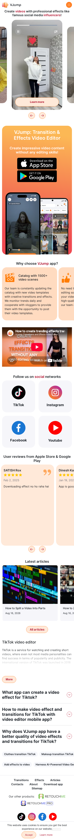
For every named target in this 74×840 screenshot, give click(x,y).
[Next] (42, 115)
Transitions (21, 780)
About (33, 784)
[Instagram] (32, 816)
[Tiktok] (21, 816)
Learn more (37, 102)
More (9, 679)
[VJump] (11, 5)
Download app (53, 784)
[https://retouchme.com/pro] (37, 803)
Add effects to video (17, 764)
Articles (55, 780)
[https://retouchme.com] (52, 796)
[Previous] (31, 115)
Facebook (18, 440)
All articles (37, 629)
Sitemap (37, 788)
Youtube (55, 440)
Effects (39, 780)
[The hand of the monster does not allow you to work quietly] (23, 223)
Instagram (55, 405)
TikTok (18, 405)
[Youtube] (53, 816)
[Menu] (69, 5)
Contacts (17, 784)
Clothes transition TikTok (20, 754)
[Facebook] (42, 816)
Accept (29, 834)
